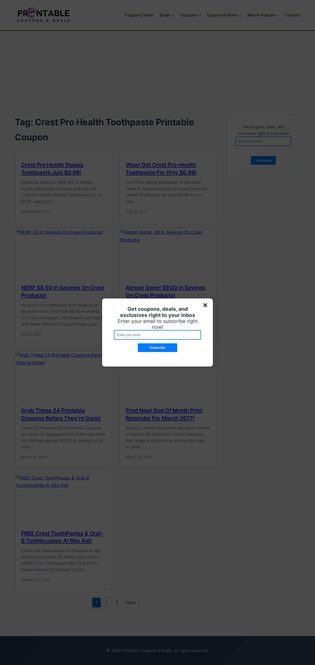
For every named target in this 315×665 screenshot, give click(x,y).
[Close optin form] (206, 306)
